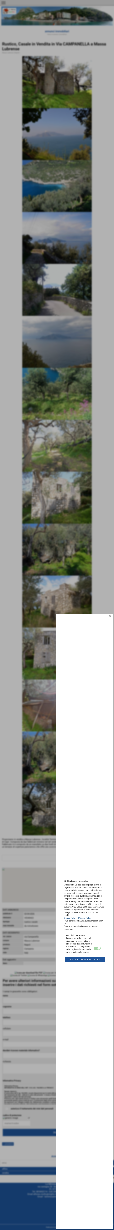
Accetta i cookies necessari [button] (85, 960)
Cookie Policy (70, 918)
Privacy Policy (84, 918)
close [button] (110, 616)
